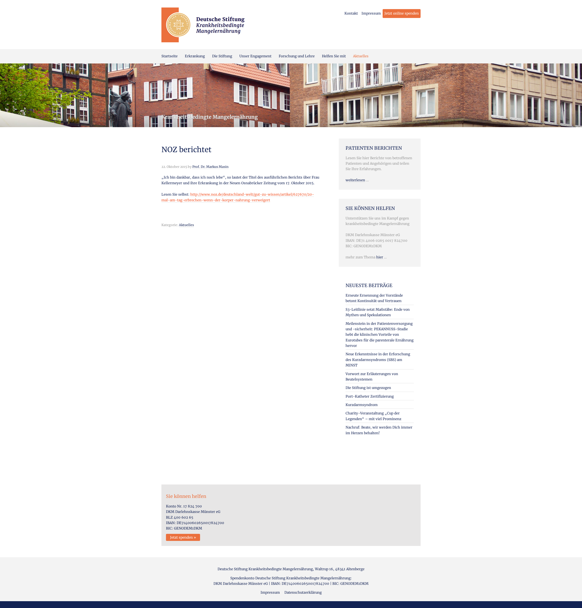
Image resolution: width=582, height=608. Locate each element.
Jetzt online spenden (401, 13)
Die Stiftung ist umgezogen (368, 388)
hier (379, 257)
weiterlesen (355, 180)
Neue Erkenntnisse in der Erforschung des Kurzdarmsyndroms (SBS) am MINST (378, 359)
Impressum (371, 13)
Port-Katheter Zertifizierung (370, 396)
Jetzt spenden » (183, 537)
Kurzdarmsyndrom (362, 405)
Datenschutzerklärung (303, 592)
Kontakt (351, 13)
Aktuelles (186, 225)
